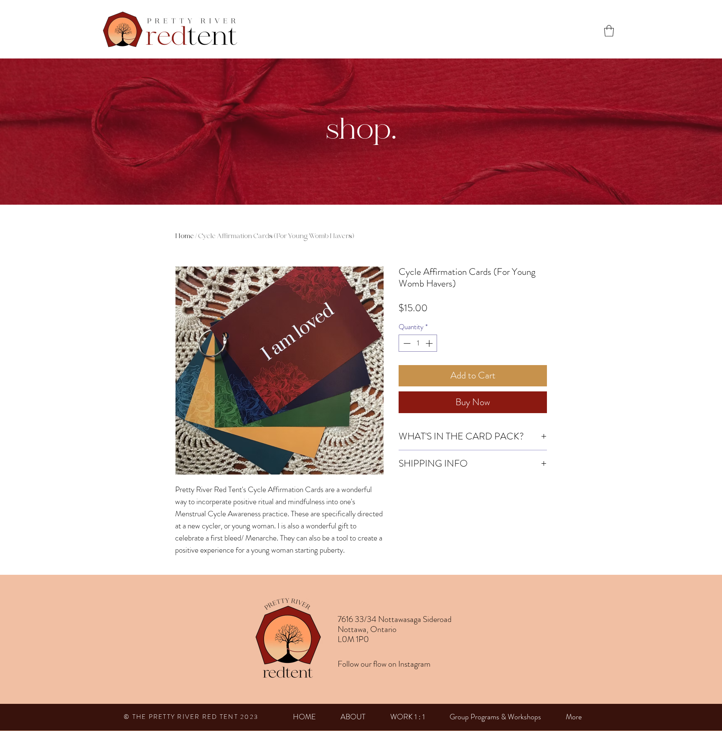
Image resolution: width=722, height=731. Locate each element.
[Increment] (430, 343)
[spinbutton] (418, 343)
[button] (609, 30)
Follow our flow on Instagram (384, 664)
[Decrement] (406, 343)
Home (184, 236)
